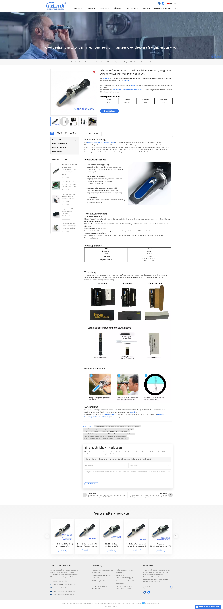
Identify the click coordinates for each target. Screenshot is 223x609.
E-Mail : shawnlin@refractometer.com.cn (65, 588)
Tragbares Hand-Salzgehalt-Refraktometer (100, 587)
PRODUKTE (91, 8)
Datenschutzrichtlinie (124, 603)
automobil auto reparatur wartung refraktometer (102, 571)
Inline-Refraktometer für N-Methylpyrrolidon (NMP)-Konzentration (69, 184)
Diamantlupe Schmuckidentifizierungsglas (124, 577)
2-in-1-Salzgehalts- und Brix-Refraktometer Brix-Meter (124, 587)
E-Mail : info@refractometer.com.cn (63, 594)
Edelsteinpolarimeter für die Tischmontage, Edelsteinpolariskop (69, 225)
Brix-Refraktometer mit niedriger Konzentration (126, 582)
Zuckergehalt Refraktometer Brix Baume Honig (102, 577)
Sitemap (138, 603)
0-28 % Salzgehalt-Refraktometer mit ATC (103, 582)
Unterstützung (132, 8)
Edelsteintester (57, 151)
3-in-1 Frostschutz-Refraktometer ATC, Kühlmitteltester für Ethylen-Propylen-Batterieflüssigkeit (111, 545)
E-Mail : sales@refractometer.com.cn (64, 591)
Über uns (146, 8)
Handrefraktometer (85, 62)
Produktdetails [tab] (92, 134)
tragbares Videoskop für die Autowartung (124, 571)
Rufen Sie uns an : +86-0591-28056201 (64, 584)
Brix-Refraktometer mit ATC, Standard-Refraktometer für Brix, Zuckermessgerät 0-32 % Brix (69, 169)
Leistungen (118, 8)
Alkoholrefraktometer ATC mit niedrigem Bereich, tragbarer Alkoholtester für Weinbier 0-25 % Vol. (123, 459)
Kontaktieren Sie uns (162, 8)
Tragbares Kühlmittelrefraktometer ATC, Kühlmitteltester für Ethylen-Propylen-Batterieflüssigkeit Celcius (209, 545)
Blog (114, 603)
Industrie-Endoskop (59, 147)
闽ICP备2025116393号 (111, 606)
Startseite (78, 8)
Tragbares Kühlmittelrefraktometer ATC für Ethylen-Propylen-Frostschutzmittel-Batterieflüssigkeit (160, 545)
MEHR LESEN (66, 177)
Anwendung (104, 8)
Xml (133, 603)
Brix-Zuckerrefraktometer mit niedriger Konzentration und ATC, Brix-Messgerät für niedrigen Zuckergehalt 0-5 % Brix (136, 545)
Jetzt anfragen (111, 111)
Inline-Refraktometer (59, 143)
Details (62, 550)
